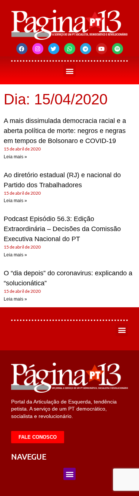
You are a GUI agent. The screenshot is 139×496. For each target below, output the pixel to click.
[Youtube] (101, 48)
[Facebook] (21, 48)
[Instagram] (37, 48)
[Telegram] (85, 48)
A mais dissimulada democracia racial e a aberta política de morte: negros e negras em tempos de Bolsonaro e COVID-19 (65, 131)
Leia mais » (15, 156)
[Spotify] (117, 48)
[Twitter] (53, 48)
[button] (69, 71)
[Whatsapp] (69, 48)
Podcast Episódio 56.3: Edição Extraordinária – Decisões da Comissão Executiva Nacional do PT (62, 229)
